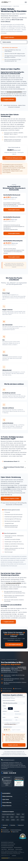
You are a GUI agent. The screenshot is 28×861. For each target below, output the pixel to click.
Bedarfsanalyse (11, 849)
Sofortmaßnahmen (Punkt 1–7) (11, 461)
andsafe (13, 819)
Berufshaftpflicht (22, 667)
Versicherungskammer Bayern (8, 814)
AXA (23, 814)
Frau (5, 708)
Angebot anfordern (9, 37)
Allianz (12, 817)
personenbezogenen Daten (10, 724)
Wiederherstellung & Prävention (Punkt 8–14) (14, 467)
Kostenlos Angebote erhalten (11, 498)
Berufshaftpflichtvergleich (6, 6)
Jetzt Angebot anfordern (14, 644)
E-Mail (4, 717)
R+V (18, 819)
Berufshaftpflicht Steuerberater (11, 217)
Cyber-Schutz (14, 668)
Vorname (5, 711)
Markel (18, 814)
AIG (7, 817)
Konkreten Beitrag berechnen (14, 158)
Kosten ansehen (7, 42)
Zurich (22, 819)
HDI (3, 819)
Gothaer (22, 817)
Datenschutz (21, 825)
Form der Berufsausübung (9, 700)
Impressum (5, 825)
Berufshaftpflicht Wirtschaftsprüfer (13, 240)
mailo (3, 817)
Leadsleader (14, 855)
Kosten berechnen (18, 849)
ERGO (17, 817)
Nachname (17, 711)
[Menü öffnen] (26, 2)
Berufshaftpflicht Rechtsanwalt (11, 195)
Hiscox (7, 819)
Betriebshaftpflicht (5, 668)
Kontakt (4, 827)
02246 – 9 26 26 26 (9, 773)
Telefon (16, 717)
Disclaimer (13, 825)
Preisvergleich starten (14, 209)
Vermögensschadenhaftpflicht (14, 91)
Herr (10, 708)
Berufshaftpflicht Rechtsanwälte (7, 845)
